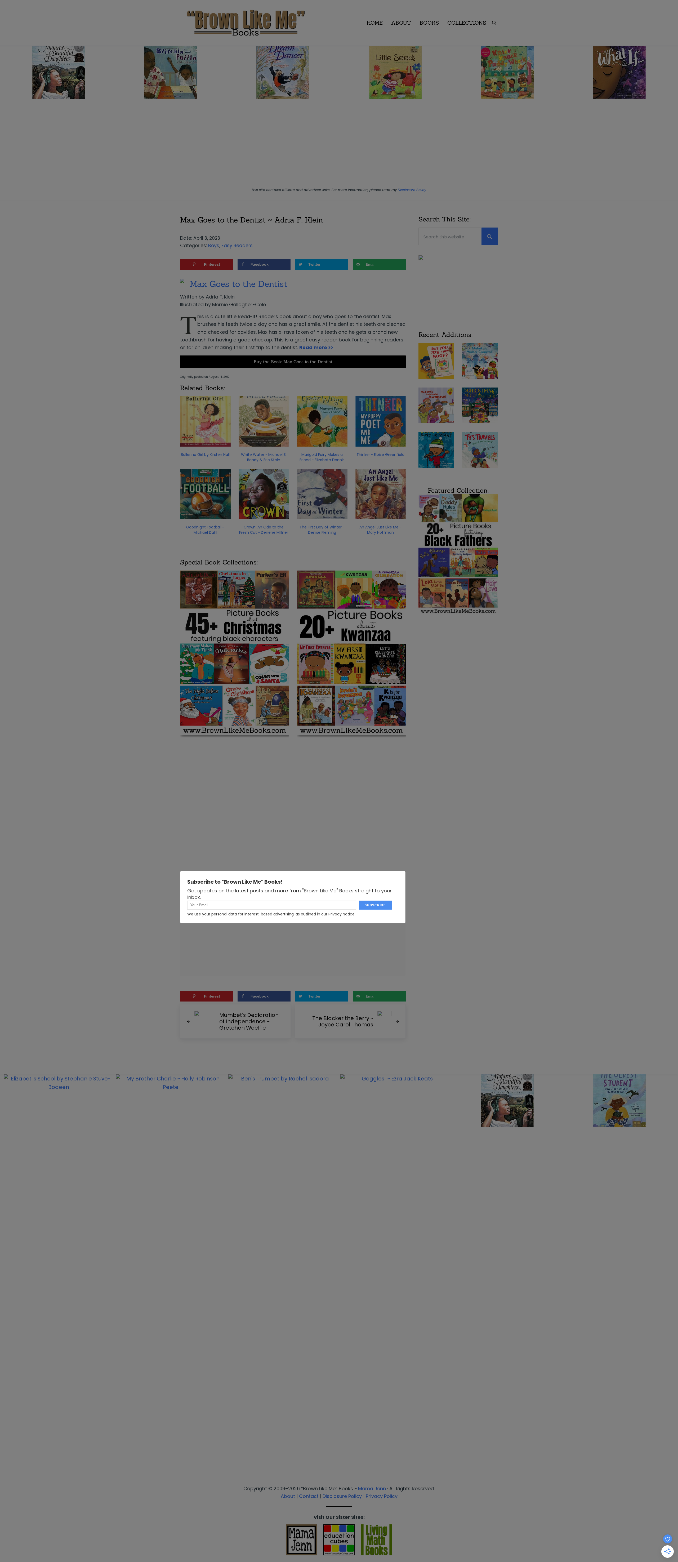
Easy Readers (237, 245)
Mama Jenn (372, 1488)
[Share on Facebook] (6, 773)
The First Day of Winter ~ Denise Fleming (322, 529)
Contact (309, 1496)
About (288, 1496)
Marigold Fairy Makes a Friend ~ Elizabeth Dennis (322, 457)
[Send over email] (6, 802)
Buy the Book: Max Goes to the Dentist (293, 361)
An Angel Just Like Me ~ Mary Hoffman (380, 529)
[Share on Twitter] (6, 787)
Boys (213, 245)
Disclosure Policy (412, 189)
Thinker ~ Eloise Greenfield (380, 454)
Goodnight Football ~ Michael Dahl (205, 529)
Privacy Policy (382, 1496)
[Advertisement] (339, 145)
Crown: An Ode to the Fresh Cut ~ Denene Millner (263, 529)
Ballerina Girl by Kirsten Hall (205, 454)
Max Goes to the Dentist (238, 283)
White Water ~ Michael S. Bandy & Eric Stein (264, 457)
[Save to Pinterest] (6, 758)
